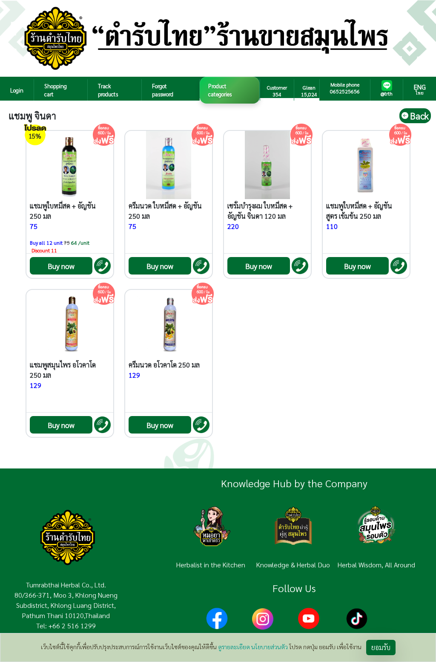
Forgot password (162, 90)
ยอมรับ (380, 647)
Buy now (61, 266)
